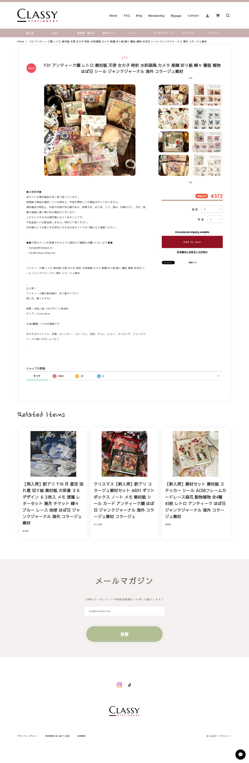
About (113, 15)
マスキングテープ (163, 33)
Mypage (176, 15)
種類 (195, 209)
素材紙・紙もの (86, 33)
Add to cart (192, 242)
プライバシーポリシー (27, 736)
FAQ (127, 15)
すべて (36, 376)
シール (132, 33)
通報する (193, 262)
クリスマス (188, 33)
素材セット (109, 33)
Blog (139, 15)
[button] (190, 78)
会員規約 (81, 736)
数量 (201, 219)
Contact (193, 15)
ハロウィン (213, 33)
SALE (55, 33)
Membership (156, 15)
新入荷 (30, 33)
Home (20, 41)
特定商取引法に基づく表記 (57, 736)
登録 (124, 634)
